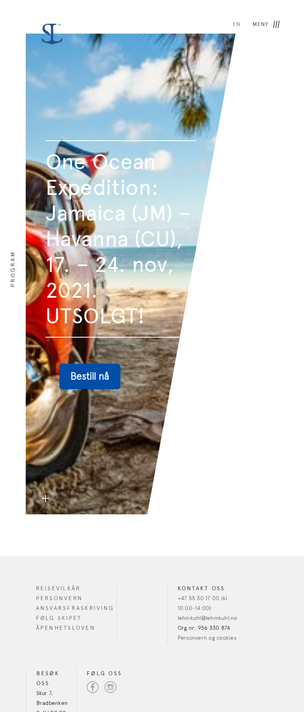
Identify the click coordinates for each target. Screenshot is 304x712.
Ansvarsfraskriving (75, 608)
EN (237, 24)
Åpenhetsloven (65, 628)
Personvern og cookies (207, 638)
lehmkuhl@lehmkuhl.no (208, 618)
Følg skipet (59, 618)
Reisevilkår (58, 588)
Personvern (59, 598)
